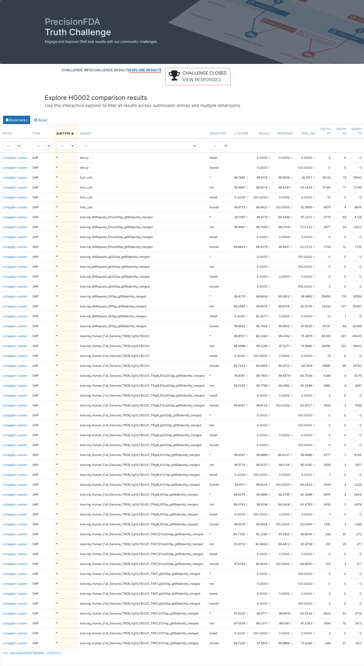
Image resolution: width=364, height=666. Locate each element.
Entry (8, 133)
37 (31, 653)
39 (38, 653)
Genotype (217, 133)
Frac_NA (308, 133)
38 (34, 653)
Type (36, 133)
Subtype (63, 133)
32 (12, 653)
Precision (285, 133)
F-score (241, 133)
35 (23, 653)
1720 (49, 653)
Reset (42, 120)
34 (20, 653)
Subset (86, 133)
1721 (56, 653)
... (9, 653)
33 (16, 653)
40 (42, 653)
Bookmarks (17, 120)
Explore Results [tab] (145, 70)
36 (27, 653)
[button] (198, 76)
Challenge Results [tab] (110, 70)
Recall (264, 133)
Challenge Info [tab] (77, 70)
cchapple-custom (15, 158)
